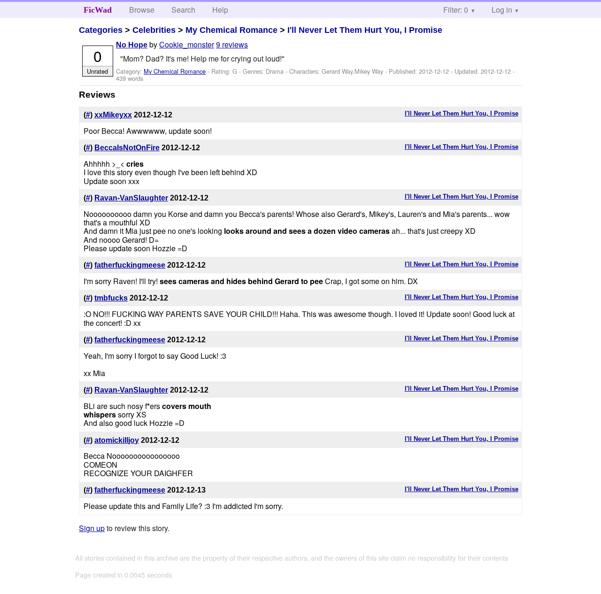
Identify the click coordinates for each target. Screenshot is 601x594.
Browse (141, 9)
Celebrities (154, 30)
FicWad (98, 10)
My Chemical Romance (231, 30)
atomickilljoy (116, 440)
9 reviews (232, 44)
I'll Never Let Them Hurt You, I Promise (364, 30)
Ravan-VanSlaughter (131, 198)
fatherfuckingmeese (129, 265)
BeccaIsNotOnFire (127, 148)
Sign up (92, 528)
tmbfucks (111, 298)
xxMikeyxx (113, 115)
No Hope (131, 45)
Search (183, 9)
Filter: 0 (455, 9)
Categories (101, 30)
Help (220, 9)
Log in (502, 9)
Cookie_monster (186, 44)
